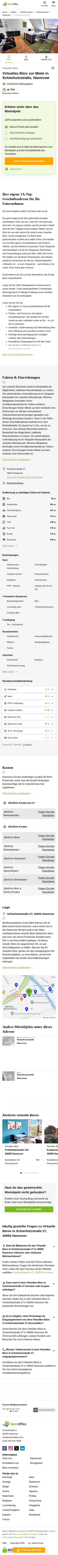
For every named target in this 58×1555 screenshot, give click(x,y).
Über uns (7, 1458)
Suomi (5, 1491)
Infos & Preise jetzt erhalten (24, 127)
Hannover (6, 15)
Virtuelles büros (26, 12)
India (31, 1510)
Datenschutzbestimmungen (25, 1534)
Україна (33, 1491)
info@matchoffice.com (12, 1437)
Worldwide (34, 1514)
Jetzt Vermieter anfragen (22, 133)
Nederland (8, 1496)
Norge (5, 1486)
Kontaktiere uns (10, 1463)
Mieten (14, 12)
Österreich (34, 1482)
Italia (31, 1477)
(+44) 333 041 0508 (11, 1441)
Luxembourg (9, 1505)
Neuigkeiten (36, 1463)
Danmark (7, 1477)
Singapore (34, 1505)
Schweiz (33, 1486)
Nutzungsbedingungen (13, 1537)
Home (4, 12)
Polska (32, 1496)
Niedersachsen (43, 12)
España (6, 1514)
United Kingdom (10, 1510)
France (6, 1519)
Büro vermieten (10, 1467)
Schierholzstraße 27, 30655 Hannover (33, 1272)
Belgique (7, 1500)
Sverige (6, 1482)
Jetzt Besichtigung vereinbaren (26, 138)
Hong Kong (35, 1500)
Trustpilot (6, 180)
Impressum (36, 1458)
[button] (12, 1039)
